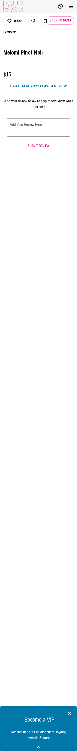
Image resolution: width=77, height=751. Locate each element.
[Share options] (33, 21)
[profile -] (60, 6)
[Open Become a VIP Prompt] (38, 747)
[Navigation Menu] (71, 6)
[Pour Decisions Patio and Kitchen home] (22, 6)
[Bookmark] (45, 21)
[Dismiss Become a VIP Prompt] (69, 713)
